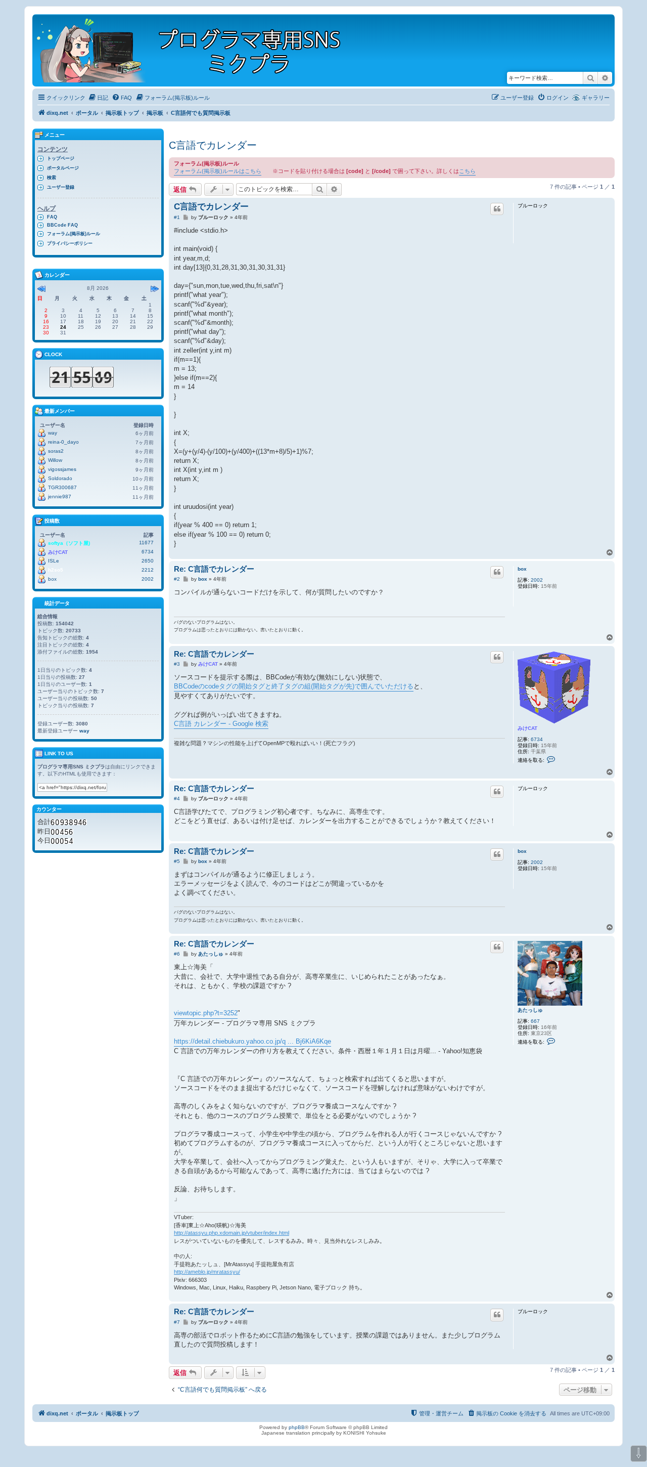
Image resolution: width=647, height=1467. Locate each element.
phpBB (297, 1427)
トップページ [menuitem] (60, 158)
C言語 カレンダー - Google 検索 (221, 723)
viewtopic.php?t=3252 (206, 1013)
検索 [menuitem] (51, 177)
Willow (55, 460)
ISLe (53, 561)
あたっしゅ (530, 1010)
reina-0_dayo (63, 442)
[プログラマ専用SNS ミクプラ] (197, 50)
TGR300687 (62, 487)
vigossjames (62, 469)
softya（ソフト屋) (69, 543)
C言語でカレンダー (213, 145)
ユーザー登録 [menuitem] (60, 187)
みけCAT (527, 728)
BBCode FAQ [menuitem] (62, 225)
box (522, 569)
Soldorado (60, 478)
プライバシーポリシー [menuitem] (70, 243)
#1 (177, 217)
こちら (467, 171)
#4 (177, 798)
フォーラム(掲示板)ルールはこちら (217, 171)
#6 (177, 954)
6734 (537, 739)
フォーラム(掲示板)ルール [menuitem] (73, 233)
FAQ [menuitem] (52, 217)
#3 (177, 664)
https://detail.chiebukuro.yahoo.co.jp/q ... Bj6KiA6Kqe (252, 1041)
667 (535, 1021)
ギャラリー (596, 98)
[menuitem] (98, 98)
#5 (177, 861)
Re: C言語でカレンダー (214, 569)
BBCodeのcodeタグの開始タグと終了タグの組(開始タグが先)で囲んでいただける (293, 686)
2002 (537, 580)
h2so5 (55, 570)
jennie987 (59, 496)
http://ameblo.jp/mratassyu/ (207, 1272)
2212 (148, 570)
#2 (177, 579)
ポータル (87, 113)
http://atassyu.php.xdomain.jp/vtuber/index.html (231, 1233)
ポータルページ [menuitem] (63, 167)
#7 (177, 1322)
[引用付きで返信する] (496, 209)
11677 (146, 542)
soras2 (56, 451)
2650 (148, 561)
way (52, 433)
